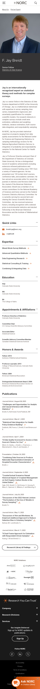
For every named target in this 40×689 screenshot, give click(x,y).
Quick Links (9, 223)
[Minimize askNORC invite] (37, 679)
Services (6, 621)
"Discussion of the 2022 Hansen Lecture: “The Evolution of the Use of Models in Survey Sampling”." (19, 500)
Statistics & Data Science (12, 70)
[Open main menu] (4, 3)
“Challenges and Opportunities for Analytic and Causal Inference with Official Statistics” (19, 406)
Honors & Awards (12, 349)
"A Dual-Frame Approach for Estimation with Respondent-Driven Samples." (18, 535)
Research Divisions (10, 615)
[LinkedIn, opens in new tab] (20, 654)
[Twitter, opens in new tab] (28, 654)
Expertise (7, 241)
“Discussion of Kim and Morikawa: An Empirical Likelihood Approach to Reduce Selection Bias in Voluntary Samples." (19, 518)
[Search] (36, 3)
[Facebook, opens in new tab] (12, 654)
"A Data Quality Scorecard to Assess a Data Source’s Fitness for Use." (19, 441)
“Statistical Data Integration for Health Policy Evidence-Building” (17, 423)
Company (6, 608)
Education (8, 277)
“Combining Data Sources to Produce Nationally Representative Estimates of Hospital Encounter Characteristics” (18, 459)
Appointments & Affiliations (18, 309)
